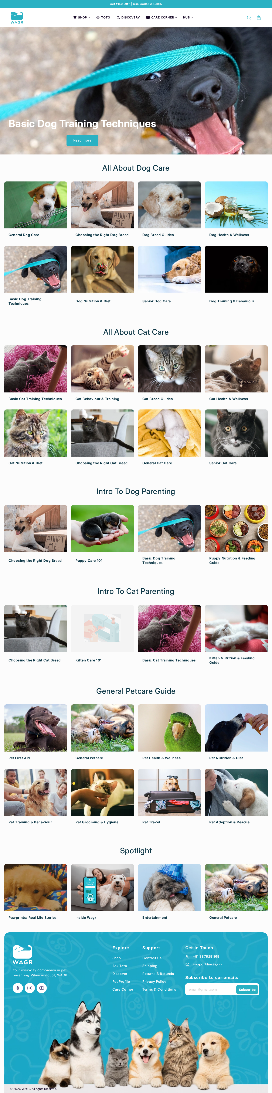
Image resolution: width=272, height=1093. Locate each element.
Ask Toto (119, 966)
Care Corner (122, 989)
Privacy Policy (154, 981)
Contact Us (152, 958)
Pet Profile (121, 981)
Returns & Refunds (158, 973)
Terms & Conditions (159, 989)
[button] (249, 17)
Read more (82, 140)
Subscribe (247, 990)
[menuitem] (81, 17)
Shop (116, 958)
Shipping (149, 966)
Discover (120, 973)
